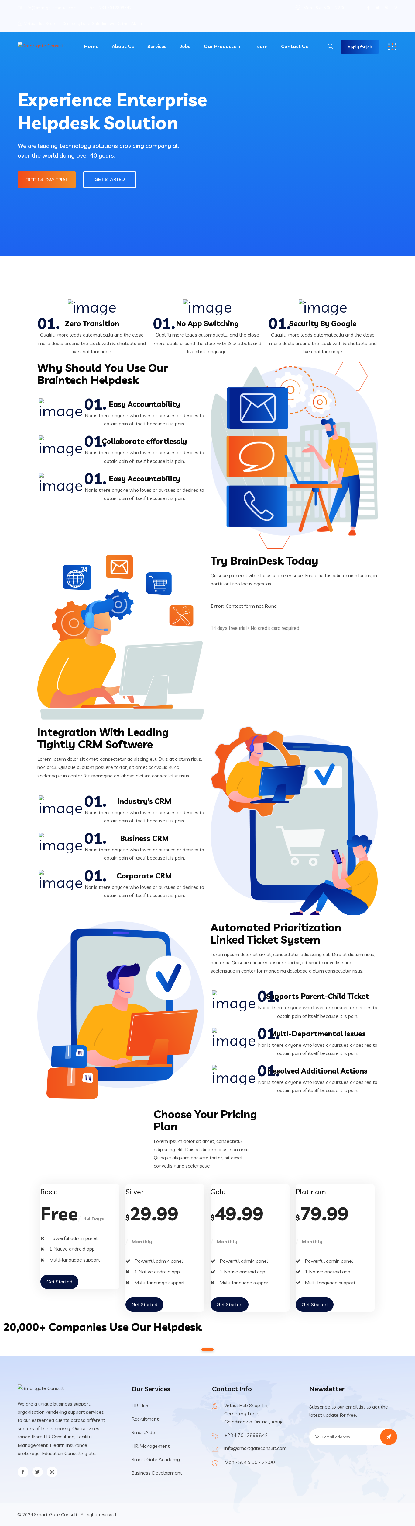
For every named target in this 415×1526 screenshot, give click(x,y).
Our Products (220, 46)
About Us (123, 46)
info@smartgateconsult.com (50, 7)
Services (156, 46)
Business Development (157, 1473)
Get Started (109, 179)
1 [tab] (207, 1349)
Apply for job (360, 47)
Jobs (185, 46)
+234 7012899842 (114, 7)
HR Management (151, 1446)
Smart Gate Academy (156, 1459)
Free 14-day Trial (46, 179)
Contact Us (294, 46)
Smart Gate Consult (55, 1514)
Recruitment (145, 1419)
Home (91, 46)
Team (261, 46)
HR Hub (140, 1405)
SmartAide (143, 1432)
